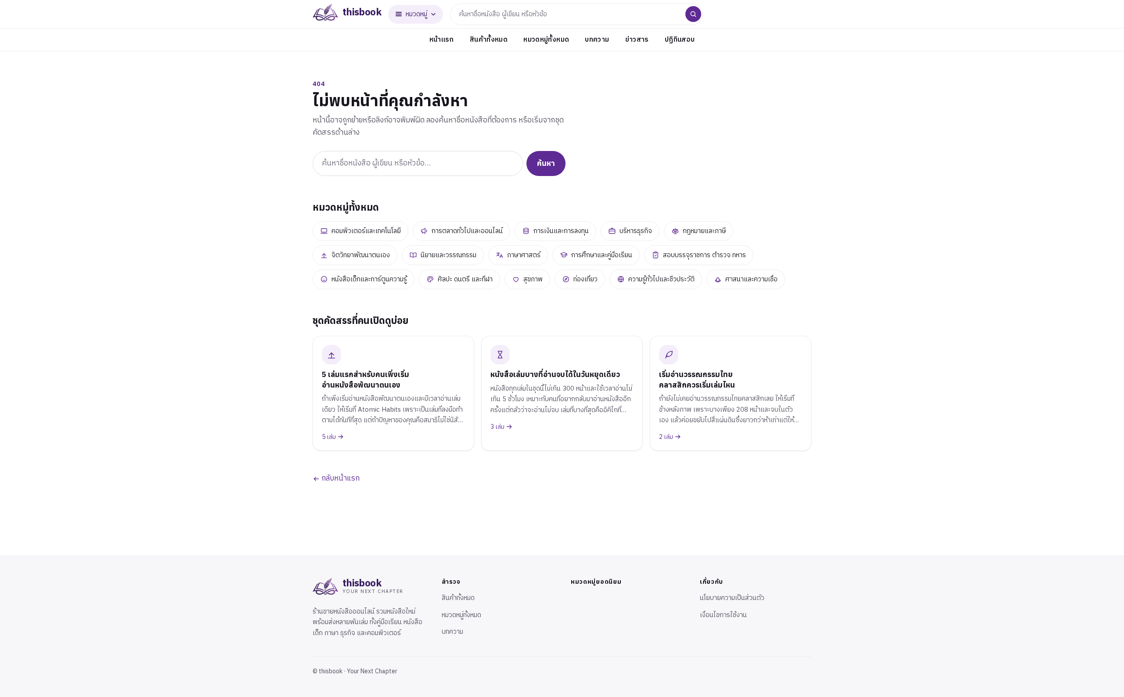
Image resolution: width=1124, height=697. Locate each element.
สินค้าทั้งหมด (489, 39)
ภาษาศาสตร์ (523, 255)
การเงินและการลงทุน (561, 231)
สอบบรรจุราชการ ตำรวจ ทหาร (704, 255)
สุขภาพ (533, 279)
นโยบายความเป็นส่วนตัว (732, 598)
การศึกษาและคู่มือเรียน (601, 255)
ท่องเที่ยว (585, 279)
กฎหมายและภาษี (704, 231)
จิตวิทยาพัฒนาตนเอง (360, 255)
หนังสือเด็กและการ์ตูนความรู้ (369, 279)
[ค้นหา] (693, 14)
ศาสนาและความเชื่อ (751, 279)
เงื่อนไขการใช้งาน (723, 615)
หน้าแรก (441, 39)
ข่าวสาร (637, 39)
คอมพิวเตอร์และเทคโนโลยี (366, 231)
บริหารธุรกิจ (636, 231)
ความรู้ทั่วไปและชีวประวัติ (661, 279)
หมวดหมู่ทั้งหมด (546, 39)
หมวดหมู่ (416, 14)
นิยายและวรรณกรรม (448, 255)
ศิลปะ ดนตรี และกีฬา (465, 279)
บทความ (597, 39)
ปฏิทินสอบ (680, 39)
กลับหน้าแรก (340, 478)
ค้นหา (546, 163)
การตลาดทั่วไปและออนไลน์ (467, 231)
